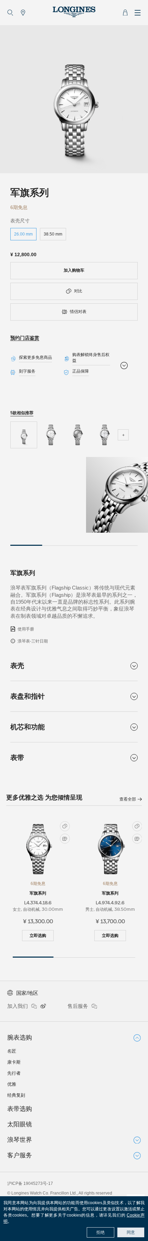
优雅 (11, 1084)
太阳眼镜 (19, 1124)
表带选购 (19, 1108)
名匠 (11, 1051)
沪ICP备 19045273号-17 (30, 1183)
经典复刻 (16, 1095)
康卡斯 (14, 1062)
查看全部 (127, 799)
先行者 (14, 1073)
